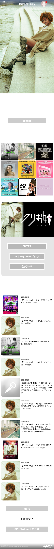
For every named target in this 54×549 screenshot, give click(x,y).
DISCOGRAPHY (27, 519)
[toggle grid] (3, 3)
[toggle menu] (51, 3)
